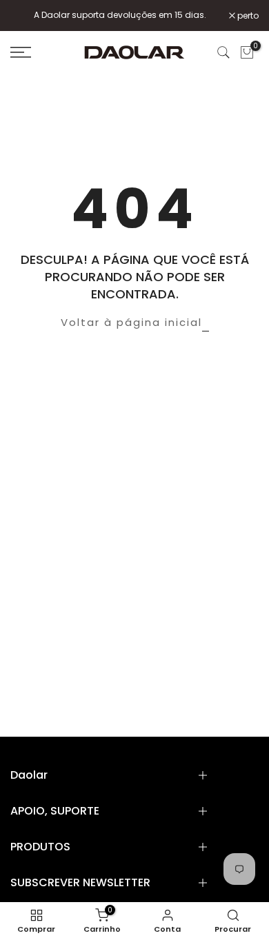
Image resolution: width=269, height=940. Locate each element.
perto (247, 16)
